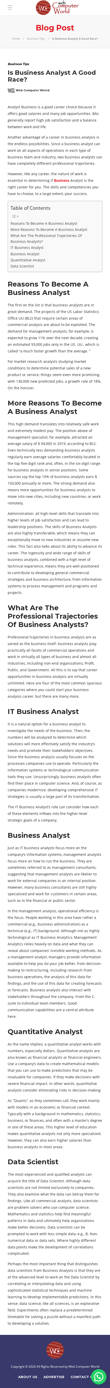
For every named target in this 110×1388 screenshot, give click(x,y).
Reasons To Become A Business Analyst (43, 223)
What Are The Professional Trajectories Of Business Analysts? (46, 238)
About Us (27, 1377)
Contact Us (83, 1377)
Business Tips (36, 38)
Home (16, 38)
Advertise (53, 1377)
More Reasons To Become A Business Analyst (48, 229)
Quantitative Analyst (27, 260)
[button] (98, 1376)
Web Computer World (33, 90)
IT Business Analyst (26, 247)
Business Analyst (24, 253)
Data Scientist (22, 266)
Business (61, 180)
